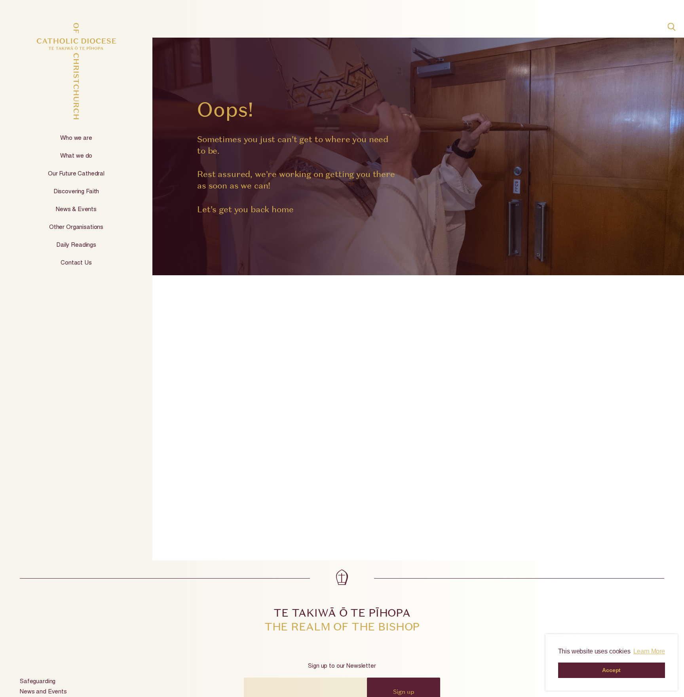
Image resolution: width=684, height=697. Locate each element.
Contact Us (76, 263)
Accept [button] (611, 670)
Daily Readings (76, 245)
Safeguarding (37, 682)
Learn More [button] (649, 651)
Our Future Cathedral (76, 174)
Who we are (76, 138)
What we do (76, 156)
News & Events (76, 210)
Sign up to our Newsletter (342, 666)
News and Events (43, 692)
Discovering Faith (76, 192)
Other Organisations (76, 227)
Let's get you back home (245, 209)
